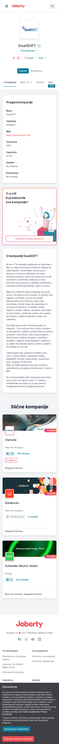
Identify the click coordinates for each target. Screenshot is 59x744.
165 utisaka (23, 453)
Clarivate (10, 439)
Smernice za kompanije (43, 656)
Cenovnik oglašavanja (43, 661)
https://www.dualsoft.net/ (18, 135)
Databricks (12, 503)
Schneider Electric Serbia (21, 565)
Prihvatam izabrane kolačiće (18, 739)
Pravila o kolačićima (31, 712)
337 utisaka (22, 579)
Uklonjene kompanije (12, 672)
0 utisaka (33, 516)
